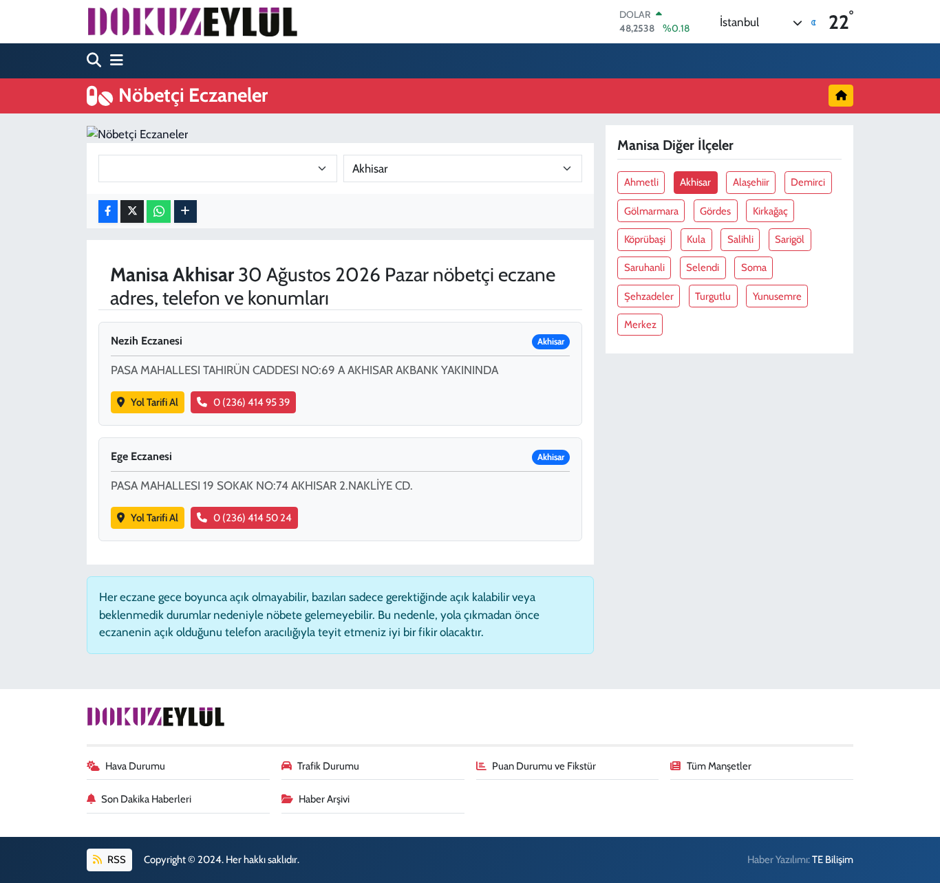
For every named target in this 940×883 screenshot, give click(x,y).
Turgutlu (713, 296)
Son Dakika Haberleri (146, 799)
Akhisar (695, 182)
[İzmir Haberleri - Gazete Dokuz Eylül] (192, 21)
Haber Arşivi (324, 799)
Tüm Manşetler (719, 766)
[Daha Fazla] (185, 211)
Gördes (715, 211)
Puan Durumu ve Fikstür (544, 766)
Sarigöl (789, 239)
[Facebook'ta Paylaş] (108, 211)
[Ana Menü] (113, 61)
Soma (754, 267)
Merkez (640, 324)
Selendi (702, 267)
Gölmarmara (651, 211)
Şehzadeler (649, 296)
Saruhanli (644, 267)
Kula (696, 239)
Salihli (740, 239)
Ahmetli (641, 182)
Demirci (808, 182)
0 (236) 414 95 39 (251, 402)
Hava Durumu (135, 766)
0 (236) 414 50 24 (252, 518)
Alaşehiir (751, 182)
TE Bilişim (832, 859)
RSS (115, 859)
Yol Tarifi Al (154, 402)
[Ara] (95, 61)
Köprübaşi (644, 239)
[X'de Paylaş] (132, 211)
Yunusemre (777, 296)
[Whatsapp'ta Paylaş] (159, 211)
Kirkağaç (770, 211)
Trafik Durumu (328, 766)
